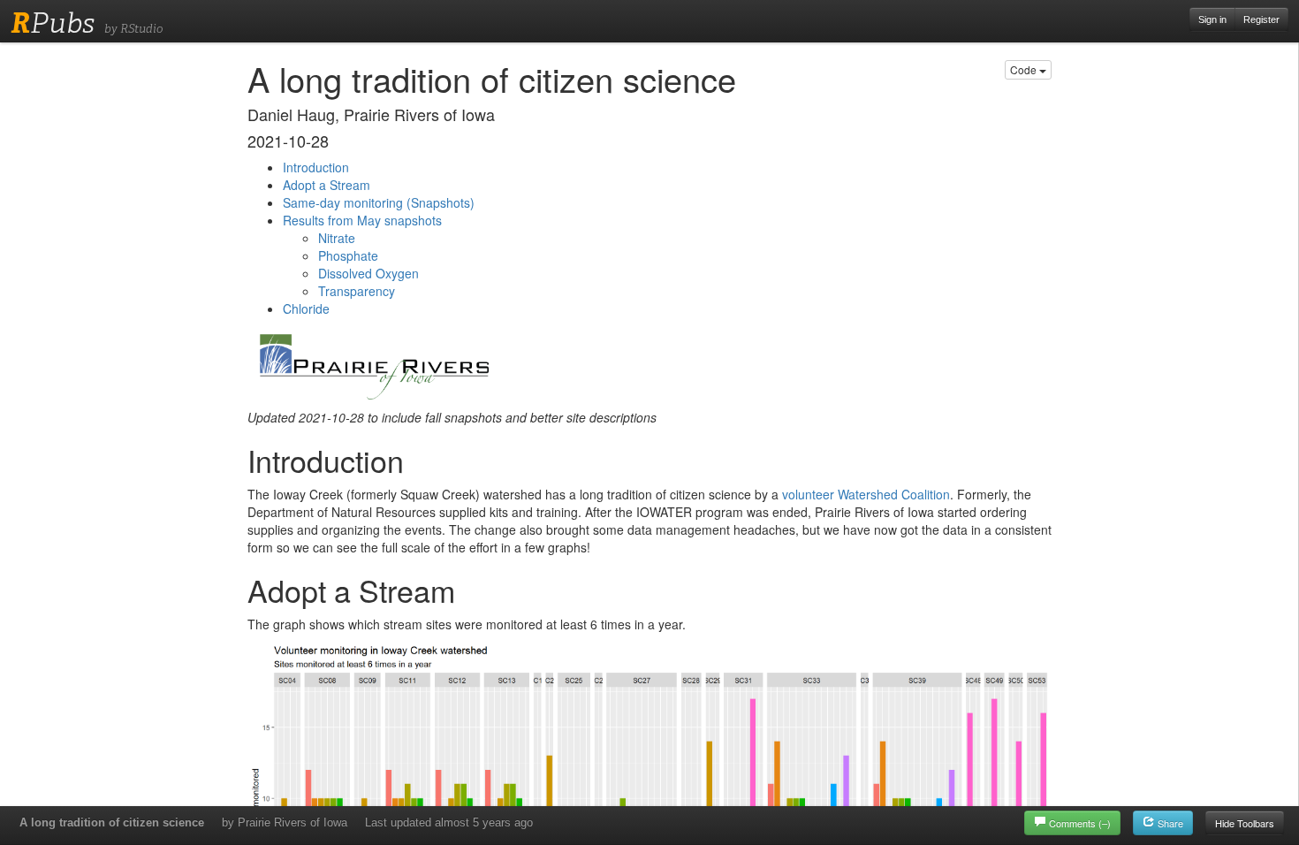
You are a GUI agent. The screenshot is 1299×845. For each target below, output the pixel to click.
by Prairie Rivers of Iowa (284, 822)
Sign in (1212, 19)
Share (1169, 823)
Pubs (53, 23)
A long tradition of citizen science (111, 822)
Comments (1080, 823)
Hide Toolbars (1244, 823)
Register (1261, 19)
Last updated (449, 822)
